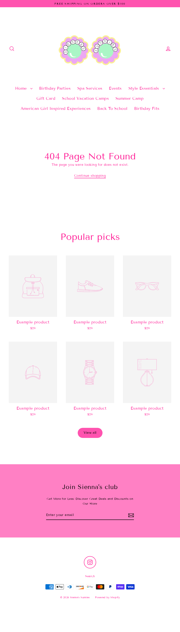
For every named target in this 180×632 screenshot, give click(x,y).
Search (90, 576)
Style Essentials (144, 88)
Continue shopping (90, 176)
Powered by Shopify (107, 597)
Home (21, 88)
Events (115, 88)
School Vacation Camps (85, 98)
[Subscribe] (131, 515)
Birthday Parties (55, 88)
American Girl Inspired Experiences (56, 108)
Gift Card (45, 98)
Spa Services (90, 88)
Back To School (112, 108)
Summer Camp (129, 98)
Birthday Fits (147, 108)
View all (90, 433)
